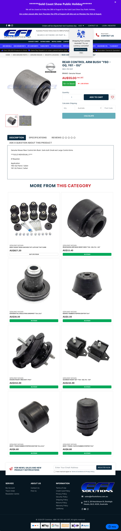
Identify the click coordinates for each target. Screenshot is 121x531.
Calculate (89, 116)
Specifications (38, 137)
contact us (93, 26)
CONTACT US (107, 36)
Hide (81, 53)
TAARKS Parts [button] (44, 46)
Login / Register (108, 26)
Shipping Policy (62, 500)
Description (16, 137)
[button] (112, 97)
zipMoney (60, 508)
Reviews (57, 137)
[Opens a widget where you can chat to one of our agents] (112, 527)
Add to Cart (96, 97)
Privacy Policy (90, 471)
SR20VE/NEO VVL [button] (102, 46)
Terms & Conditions (78, 471)
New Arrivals (7, 46)
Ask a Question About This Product (30, 143)
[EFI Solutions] (18, 34)
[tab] (16, 137)
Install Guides (56, 41)
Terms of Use (61, 488)
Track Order (10, 491)
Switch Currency (80, 49)
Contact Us (67, 41)
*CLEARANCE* (114, 46)
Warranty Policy (62, 506)
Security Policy (61, 497)
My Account (10, 488)
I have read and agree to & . (75, 471)
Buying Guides (45, 41)
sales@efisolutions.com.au (96, 496)
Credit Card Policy (63, 491)
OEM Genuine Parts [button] (19, 46)
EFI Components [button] (33, 46)
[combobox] (54, 35)
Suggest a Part (33, 41)
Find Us (34, 491)
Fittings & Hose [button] (56, 46)
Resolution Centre (12, 494)
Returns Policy (61, 503)
